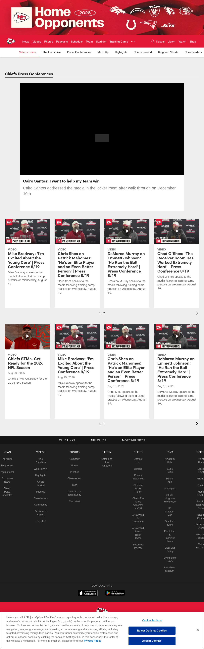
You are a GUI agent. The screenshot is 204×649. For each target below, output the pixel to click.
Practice (74, 472)
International (7, 472)
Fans (74, 484)
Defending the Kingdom (106, 462)
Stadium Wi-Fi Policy (138, 488)
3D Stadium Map (169, 511)
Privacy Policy (74, 640)
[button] (102, 138)
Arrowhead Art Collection (138, 518)
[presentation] (197, 313)
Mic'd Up (40, 491)
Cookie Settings (152, 620)
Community (40, 504)
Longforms (7, 465)
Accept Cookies (152, 640)
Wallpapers (170, 488)
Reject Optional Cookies (152, 630)
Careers (138, 468)
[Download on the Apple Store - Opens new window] (88, 593)
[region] (102, 630)
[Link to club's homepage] (11, 41)
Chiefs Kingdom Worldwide (170, 498)
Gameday (75, 458)
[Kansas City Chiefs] (102, 611)
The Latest (40, 521)
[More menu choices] (134, 41)
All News (7, 458)
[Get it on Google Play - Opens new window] (115, 595)
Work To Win (40, 468)
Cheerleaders (41, 498)
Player (74, 465)
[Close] (197, 630)
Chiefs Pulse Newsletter (7, 491)
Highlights (40, 475)
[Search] (151, 41)
